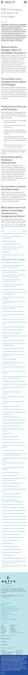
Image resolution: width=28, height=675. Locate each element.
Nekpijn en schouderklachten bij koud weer (13, 537)
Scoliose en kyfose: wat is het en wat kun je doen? (14, 384)
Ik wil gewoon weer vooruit (9, 241)
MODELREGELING (5, 617)
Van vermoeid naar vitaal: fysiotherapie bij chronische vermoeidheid (12, 285)
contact (5, 222)
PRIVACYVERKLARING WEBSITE (8, 619)
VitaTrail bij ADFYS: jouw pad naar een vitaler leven (13, 255)
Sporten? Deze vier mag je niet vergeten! (12, 330)
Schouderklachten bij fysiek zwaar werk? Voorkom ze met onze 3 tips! (12, 363)
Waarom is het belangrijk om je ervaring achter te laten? (14, 323)
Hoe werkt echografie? (7, 555)
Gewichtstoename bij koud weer (10, 436)
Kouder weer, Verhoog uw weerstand (11, 534)
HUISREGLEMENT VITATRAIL (8, 614)
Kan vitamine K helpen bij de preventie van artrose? (12, 315)
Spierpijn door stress (7, 433)
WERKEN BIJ (4, 605)
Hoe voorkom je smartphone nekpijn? (11, 497)
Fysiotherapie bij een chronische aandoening (13, 531)
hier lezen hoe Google (5, 669)
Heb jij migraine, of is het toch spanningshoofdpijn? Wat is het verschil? (12, 500)
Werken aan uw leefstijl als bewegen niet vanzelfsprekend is (12, 237)
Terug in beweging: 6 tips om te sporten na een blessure (13, 302)
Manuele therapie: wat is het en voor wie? (12, 483)
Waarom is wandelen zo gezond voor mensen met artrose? (13, 429)
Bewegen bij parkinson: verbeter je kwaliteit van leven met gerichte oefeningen (14, 271)
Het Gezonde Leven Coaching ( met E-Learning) (14, 522)
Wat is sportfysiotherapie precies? (10, 546)
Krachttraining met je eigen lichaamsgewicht (13, 327)
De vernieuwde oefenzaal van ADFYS (11, 244)
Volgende (24, 231)
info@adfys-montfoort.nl (10, 224)
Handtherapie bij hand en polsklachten (12, 549)
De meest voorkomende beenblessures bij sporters (12, 463)
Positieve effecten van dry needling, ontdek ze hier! (13, 367)
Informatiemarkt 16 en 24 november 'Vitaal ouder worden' (14, 459)
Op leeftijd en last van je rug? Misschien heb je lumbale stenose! (13, 355)
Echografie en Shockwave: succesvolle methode (14, 519)
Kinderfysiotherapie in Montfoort (10, 540)
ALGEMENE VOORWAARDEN (8, 607)
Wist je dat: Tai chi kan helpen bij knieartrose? (13, 311)
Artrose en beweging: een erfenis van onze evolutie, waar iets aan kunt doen (12, 266)
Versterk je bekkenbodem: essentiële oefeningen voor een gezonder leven (14, 293)
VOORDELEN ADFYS (6, 603)
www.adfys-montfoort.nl (17, 632)
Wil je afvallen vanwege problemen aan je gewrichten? (12, 468)
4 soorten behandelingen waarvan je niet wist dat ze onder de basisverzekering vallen (14, 454)
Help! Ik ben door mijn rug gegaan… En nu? (13, 409)
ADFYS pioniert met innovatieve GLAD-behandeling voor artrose (11, 280)
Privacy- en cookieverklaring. (14, 668)
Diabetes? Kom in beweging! (9, 359)
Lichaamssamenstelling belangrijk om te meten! (14, 558)
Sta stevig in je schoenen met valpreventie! (12, 348)
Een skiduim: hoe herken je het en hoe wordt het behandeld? (14, 336)
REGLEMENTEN (5, 616)
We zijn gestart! (6, 252)
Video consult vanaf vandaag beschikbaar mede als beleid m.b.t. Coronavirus (14, 562)
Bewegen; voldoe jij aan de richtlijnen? (11, 333)
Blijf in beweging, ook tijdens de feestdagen (13, 259)
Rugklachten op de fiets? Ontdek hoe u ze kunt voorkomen (13, 372)
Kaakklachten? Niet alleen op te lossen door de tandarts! (14, 446)
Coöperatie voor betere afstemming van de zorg (14, 510)
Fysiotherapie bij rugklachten (9, 475)
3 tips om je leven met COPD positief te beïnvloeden (11, 392)
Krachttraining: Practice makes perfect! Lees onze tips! (13, 402)
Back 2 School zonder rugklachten (10, 472)
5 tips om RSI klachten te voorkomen (11, 417)
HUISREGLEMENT (5, 612)
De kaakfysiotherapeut (8, 543)
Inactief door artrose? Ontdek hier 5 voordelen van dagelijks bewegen (13, 344)
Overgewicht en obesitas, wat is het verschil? (13, 340)
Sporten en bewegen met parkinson (11, 486)
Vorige (2, 231)
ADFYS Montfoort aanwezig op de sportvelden (13, 507)
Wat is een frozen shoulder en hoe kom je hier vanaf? (13, 388)
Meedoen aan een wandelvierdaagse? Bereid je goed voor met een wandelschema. (14, 377)
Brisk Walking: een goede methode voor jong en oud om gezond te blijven (14, 479)
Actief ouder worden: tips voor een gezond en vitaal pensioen (13, 298)
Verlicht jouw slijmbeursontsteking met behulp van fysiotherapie (14, 413)
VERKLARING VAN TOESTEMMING (9, 610)
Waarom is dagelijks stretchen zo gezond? (12, 504)
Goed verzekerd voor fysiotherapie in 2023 (12, 442)
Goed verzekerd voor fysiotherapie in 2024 (12, 351)
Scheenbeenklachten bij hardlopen (11, 406)
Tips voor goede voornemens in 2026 (11, 262)
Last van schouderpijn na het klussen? (11, 494)
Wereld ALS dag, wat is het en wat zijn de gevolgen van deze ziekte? (12, 307)
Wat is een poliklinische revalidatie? (11, 552)
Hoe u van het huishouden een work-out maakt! (14, 525)
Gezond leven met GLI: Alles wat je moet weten (13, 289)
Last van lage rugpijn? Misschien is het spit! (13, 450)
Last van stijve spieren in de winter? (11, 439)
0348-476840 (18, 222)
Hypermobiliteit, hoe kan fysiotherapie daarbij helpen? (13, 490)
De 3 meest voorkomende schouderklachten (13, 423)
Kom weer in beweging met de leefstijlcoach (13, 513)
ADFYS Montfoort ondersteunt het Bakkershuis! (14, 516)
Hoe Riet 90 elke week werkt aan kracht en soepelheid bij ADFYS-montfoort (12, 248)
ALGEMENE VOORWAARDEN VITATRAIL (10, 608)
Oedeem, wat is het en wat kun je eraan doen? (13, 420)
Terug (13, 231)
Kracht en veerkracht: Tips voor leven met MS (13, 319)
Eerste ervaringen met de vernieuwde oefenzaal (14, 233)
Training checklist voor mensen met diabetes (13, 528)
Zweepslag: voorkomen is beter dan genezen (13, 381)
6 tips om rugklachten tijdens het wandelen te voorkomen (13, 397)
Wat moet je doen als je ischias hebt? (11, 426)
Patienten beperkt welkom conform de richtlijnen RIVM (14, 566)
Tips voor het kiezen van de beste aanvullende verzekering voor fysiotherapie (13, 276)
